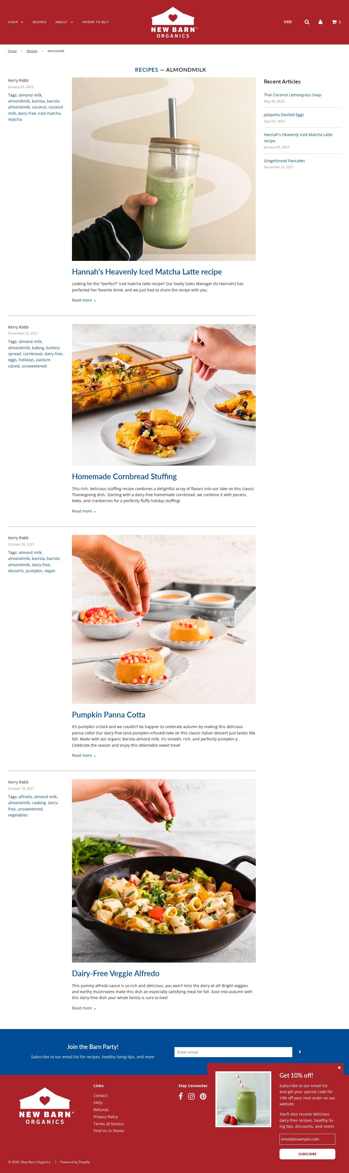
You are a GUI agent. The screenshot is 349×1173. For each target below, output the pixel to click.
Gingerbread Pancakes (284, 160)
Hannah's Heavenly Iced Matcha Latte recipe (147, 271)
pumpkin (34, 570)
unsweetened (34, 366)
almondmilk (19, 101)
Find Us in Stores (109, 1130)
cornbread (32, 353)
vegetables (18, 815)
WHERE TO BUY (95, 22)
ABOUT (61, 22)
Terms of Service (109, 1123)
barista (38, 101)
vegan (49, 570)
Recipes (32, 51)
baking (38, 347)
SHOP (13, 22)
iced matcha (49, 113)
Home (12, 51)
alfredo (25, 796)
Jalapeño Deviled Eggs (284, 114)
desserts (16, 570)
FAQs (98, 1102)
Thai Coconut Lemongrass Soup (292, 94)
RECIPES (40, 22)
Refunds (101, 1109)
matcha (15, 119)
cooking (39, 802)
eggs (12, 359)
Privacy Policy (106, 1116)
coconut (39, 107)
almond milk (30, 95)
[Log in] (320, 21)
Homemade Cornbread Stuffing (124, 476)
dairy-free (27, 113)
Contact (100, 1095)
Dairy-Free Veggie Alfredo (116, 973)
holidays (26, 359)
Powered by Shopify (75, 1162)
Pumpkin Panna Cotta (108, 714)
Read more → (84, 300)
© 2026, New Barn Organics (29, 1162)
